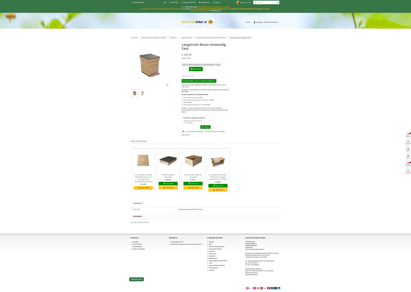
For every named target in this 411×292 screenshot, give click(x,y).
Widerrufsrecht (213, 258)
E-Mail (265, 257)
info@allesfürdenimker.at (257, 249)
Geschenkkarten (137, 246)
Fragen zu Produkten (139, 249)
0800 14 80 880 (252, 261)
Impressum (212, 256)
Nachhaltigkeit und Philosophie (218, 261)
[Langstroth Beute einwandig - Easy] (167, 85)
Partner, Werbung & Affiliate (217, 265)
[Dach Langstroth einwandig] (168, 161)
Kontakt (174, 2)
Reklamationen (213, 268)
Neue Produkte (189, 2)
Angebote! (205, 2)
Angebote (135, 242)
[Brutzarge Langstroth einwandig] (193, 161)
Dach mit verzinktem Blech (191, 97)
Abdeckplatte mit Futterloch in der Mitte (195, 105)
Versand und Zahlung (215, 249)
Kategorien (139, 2)
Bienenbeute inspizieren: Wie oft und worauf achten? (186, 244)
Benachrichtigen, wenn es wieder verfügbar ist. (199, 81)
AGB (210, 263)
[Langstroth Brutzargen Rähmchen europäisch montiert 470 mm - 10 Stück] (218, 161)
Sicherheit (212, 251)
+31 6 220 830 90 (253, 263)
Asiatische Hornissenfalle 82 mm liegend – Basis (250, 9)
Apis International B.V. (251, 274)
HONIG (217, 2)
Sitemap (211, 270)
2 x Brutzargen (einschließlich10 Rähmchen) (197, 100)
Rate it (206, 127)
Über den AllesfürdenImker (217, 246)
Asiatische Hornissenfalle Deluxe (210, 9)
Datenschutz (212, 253)
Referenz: (184, 58)
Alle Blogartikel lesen (177, 242)
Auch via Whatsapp (253, 265)
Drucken (187, 135)
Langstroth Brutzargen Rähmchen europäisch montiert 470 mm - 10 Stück (217, 177)
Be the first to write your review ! (140, 222)
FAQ (210, 244)
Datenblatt (138, 203)
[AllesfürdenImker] (205, 22)
